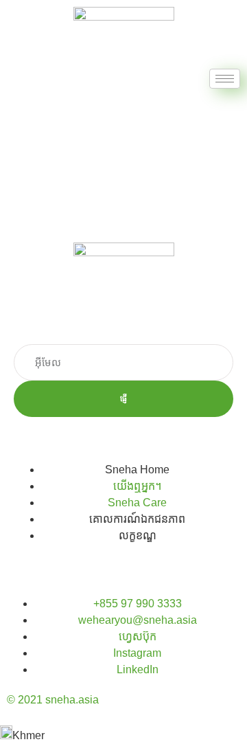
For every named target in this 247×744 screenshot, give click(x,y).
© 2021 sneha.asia (53, 700)
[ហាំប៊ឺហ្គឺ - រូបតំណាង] (224, 79)
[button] (123, 734)
